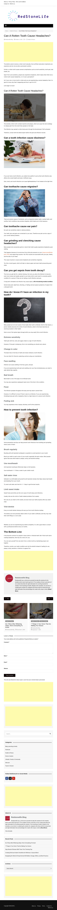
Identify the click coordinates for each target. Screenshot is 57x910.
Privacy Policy (12, 1)
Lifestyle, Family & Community (12, 759)
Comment (6, 642)
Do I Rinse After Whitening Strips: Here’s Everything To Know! (14, 625)
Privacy (39, 906)
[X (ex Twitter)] (10, 778)
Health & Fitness (31, 39)
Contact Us (6, 3)
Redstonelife (18, 580)
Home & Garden (43, 621)
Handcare (7, 749)
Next (49, 598)
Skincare (7, 762)
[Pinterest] (13, 778)
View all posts (8, 831)
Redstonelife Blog (9, 39)
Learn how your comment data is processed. (34, 679)
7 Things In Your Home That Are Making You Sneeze (18, 846)
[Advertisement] (28, 52)
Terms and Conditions (21, 1)
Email (5, 662)
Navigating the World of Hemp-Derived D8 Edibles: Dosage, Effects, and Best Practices (26, 855)
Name (5, 655)
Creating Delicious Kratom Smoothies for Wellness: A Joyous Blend (21, 852)
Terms (43, 906)
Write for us (12, 3)
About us (6, 1)
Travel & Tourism (9, 765)
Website (6, 668)
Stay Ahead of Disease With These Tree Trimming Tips (18, 849)
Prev (8, 598)
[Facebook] (6, 778)
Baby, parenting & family (11, 746)
